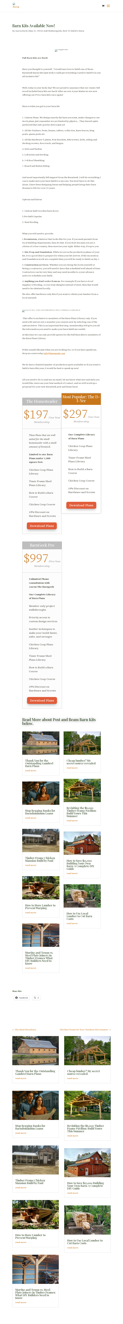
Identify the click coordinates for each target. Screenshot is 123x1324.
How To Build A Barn (73, 30)
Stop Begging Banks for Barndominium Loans (40, 812)
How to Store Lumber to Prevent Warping (40, 907)
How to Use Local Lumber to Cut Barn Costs (79, 916)
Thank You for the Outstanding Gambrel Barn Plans (39, 763)
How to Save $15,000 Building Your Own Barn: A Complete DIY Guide (80, 865)
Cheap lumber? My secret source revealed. (81, 762)
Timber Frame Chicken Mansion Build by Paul (40, 859)
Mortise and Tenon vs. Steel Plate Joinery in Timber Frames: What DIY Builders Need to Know (39, 958)
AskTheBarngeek (53, 30)
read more (30, 770)
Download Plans (42, 526)
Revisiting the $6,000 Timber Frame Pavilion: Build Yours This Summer (81, 812)
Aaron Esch (21, 30)
